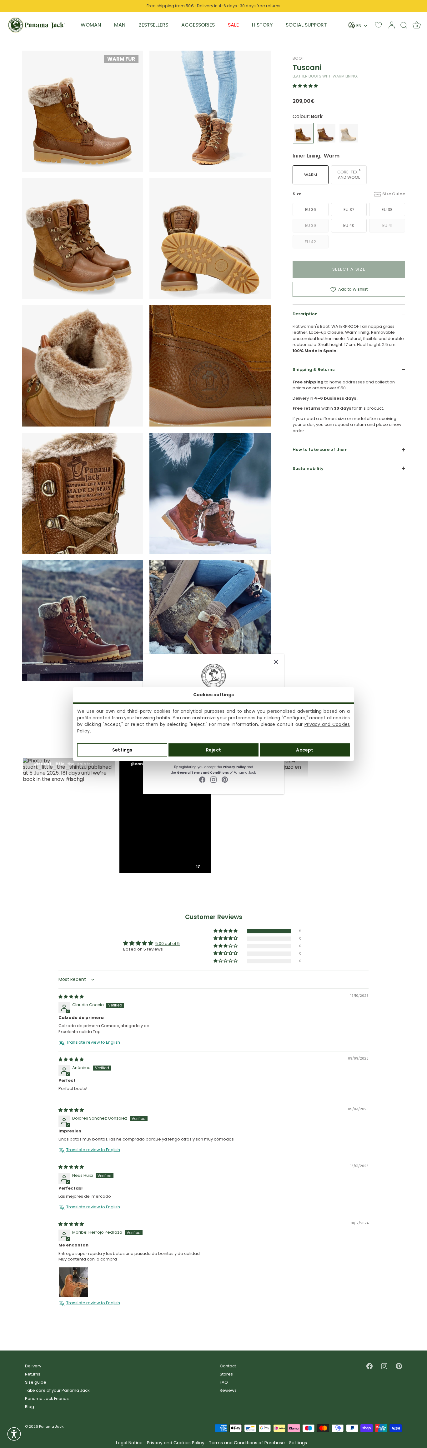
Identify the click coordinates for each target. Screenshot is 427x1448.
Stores (226, 1374)
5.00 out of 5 (167, 943)
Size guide (35, 1382)
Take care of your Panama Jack (57, 1390)
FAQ (224, 1382)
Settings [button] (298, 1443)
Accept (304, 750)
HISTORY (262, 24)
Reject (213, 750)
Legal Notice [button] (129, 1443)
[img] (71, 997)
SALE (233, 24)
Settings (122, 750)
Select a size (349, 269)
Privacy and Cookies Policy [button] (175, 1443)
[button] (305, 86)
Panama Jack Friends (47, 1398)
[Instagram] (213, 779)
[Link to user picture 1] (73, 1282)
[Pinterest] (225, 779)
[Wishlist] (378, 24)
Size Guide (393, 194)
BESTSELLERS (153, 24)
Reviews (228, 1390)
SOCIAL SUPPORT (306, 24)
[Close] (276, 662)
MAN (119, 24)
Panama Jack (51, 1426)
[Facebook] (202, 779)
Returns (32, 1374)
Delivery (33, 1366)
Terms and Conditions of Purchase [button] (247, 1443)
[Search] (404, 25)
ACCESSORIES (198, 24)
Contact (228, 1366)
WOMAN (91, 24)
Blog (29, 1407)
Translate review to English (93, 1042)
